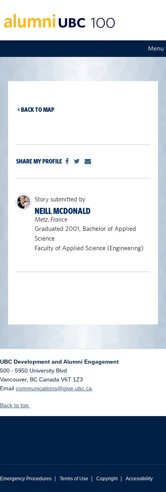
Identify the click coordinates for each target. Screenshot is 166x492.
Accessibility (139, 479)
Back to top (15, 405)
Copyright (107, 479)
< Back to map (35, 109)
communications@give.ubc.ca (54, 388)
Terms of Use (74, 479)
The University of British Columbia (83, 434)
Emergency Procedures (26, 479)
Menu (156, 48)
